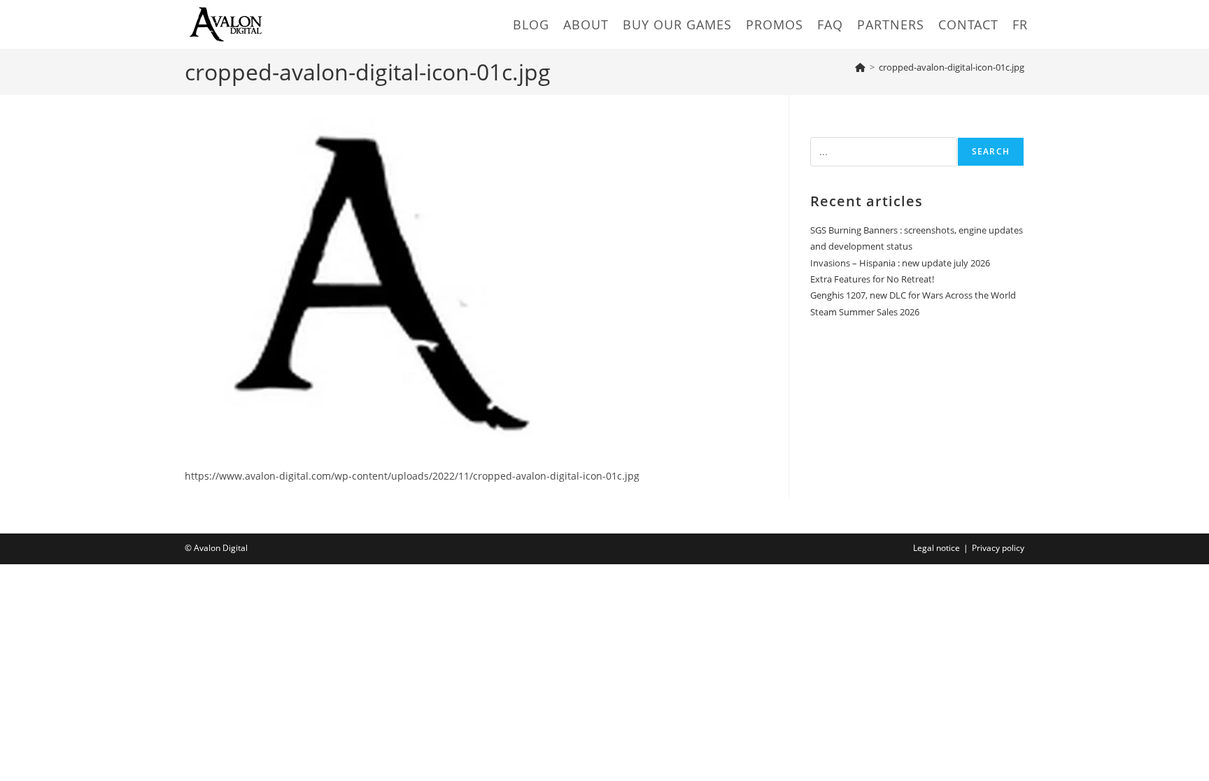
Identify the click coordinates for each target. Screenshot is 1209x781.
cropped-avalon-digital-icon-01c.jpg (951, 67)
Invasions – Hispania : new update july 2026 (900, 263)
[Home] (860, 67)
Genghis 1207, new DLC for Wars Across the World (913, 295)
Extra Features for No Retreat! (872, 279)
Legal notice (936, 548)
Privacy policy (998, 548)
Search (991, 151)
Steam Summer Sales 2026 (864, 312)
